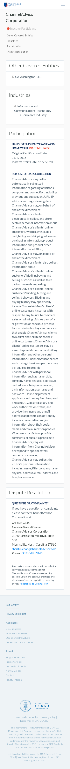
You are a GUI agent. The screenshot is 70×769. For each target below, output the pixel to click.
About (9, 651)
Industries (12, 40)
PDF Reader (55, 744)
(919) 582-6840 (32, 553)
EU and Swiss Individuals (18, 637)
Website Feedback (31, 717)
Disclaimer (25, 720)
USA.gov (44, 720)
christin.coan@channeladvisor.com (34, 549)
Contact (10, 675)
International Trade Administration (32, 727)
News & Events (13, 670)
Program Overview (15, 657)
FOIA (36, 720)
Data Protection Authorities (19, 642)
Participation (14, 46)
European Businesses (16, 633)
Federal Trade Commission (34, 583)
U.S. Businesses (13, 628)
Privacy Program (14, 679)
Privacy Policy (48, 717)
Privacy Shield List (16, 613)
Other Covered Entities (20, 35)
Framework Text (14, 661)
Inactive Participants (16, 666)
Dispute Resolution (17, 51)
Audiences (12, 622)
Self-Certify (12, 604)
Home (16, 717)
